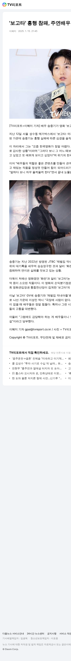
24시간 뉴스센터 (35, 633)
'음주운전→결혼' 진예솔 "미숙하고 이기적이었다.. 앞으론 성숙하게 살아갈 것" (38, 358)
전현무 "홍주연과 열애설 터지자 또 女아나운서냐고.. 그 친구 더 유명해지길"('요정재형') (38, 368)
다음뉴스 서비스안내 (13, 633)
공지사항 (51, 633)
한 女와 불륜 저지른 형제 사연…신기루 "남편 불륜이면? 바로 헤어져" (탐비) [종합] (38, 378)
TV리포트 (14, 4)
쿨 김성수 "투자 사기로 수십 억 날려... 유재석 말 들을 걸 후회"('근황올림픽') (38, 363)
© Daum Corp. (10, 649)
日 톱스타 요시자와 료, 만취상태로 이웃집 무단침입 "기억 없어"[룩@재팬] (38, 373)
